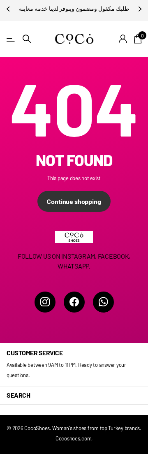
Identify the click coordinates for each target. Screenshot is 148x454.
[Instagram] (45, 302)
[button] (9, 9)
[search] (27, 39)
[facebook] (74, 302)
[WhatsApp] (103, 302)
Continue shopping (74, 201)
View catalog (11, 39)
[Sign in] (123, 39)
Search (18, 395)
